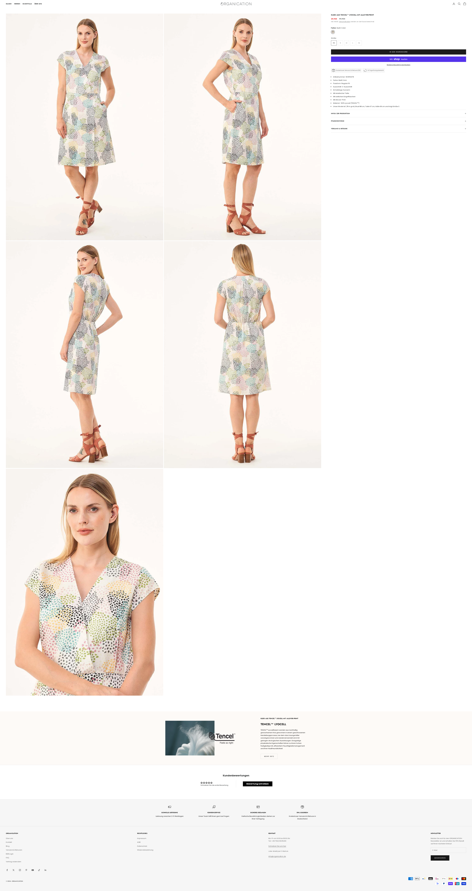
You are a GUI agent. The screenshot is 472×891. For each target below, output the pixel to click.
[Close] (294, 409)
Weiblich (247, 451)
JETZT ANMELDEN (267, 475)
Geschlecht (244, 446)
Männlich (247, 455)
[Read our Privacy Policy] (292, 466)
